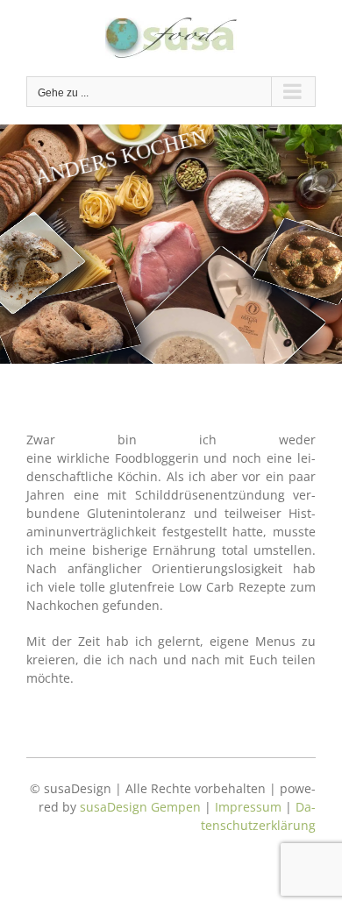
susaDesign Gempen (140, 806)
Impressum (248, 806)
